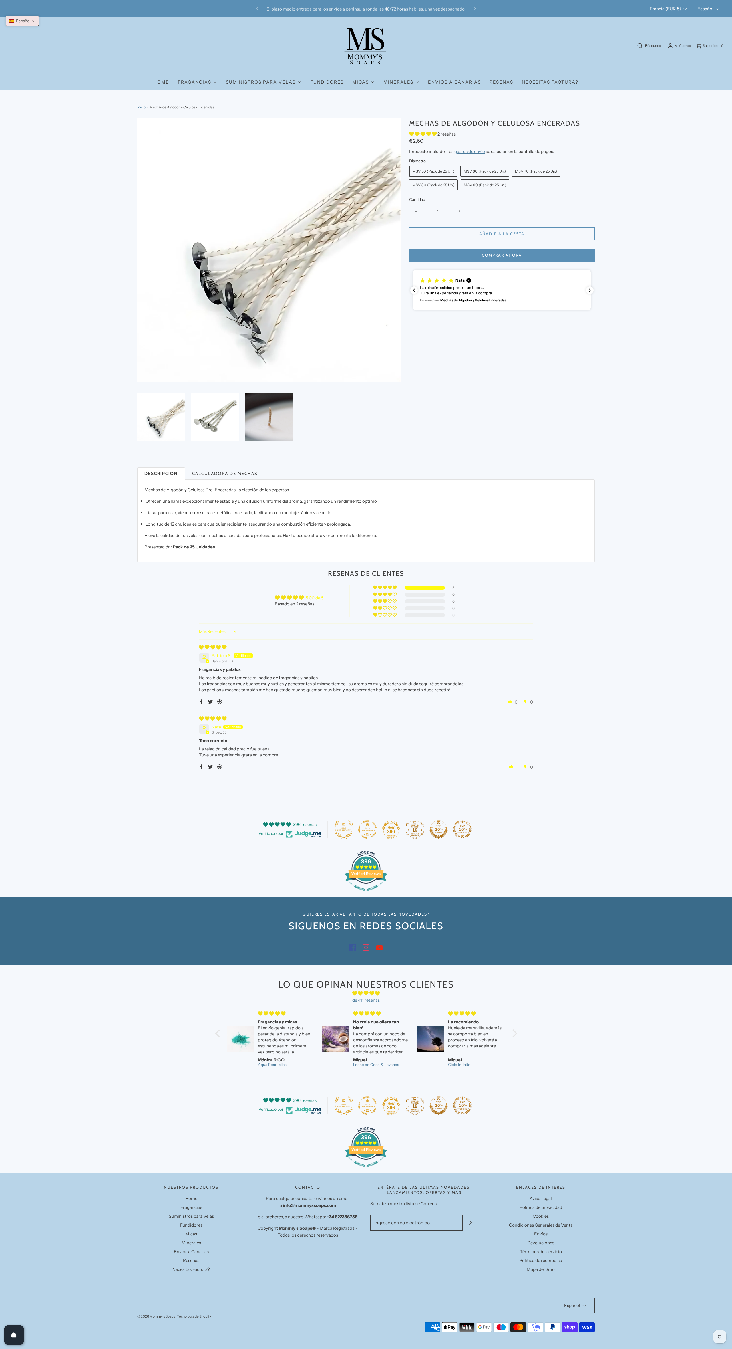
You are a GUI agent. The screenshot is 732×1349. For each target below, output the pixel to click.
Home (161, 82)
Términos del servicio (541, 1251)
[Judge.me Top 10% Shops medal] (438, 829)
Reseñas (501, 82)
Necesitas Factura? (550, 82)
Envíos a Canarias (454, 82)
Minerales (191, 1242)
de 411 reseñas (366, 1000)
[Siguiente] (474, 8)
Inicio (141, 107)
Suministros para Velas (191, 1216)
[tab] (161, 473)
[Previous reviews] (414, 290)
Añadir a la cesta (501, 233)
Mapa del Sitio (541, 1269)
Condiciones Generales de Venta (541, 1225)
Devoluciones (540, 1242)
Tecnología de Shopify (194, 1316)
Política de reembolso (540, 1260)
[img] (212, 647)
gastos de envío (469, 151)
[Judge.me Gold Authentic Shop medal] (344, 829)
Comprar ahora (502, 255)
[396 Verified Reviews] (366, 893)
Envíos (541, 1234)
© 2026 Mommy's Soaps (156, 1316)
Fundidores (327, 82)
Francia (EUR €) (666, 8)
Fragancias (191, 1207)
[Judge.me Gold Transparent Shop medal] (367, 829)
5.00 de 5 (315, 598)
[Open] (14, 1335)
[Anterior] (257, 8)
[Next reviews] (590, 290)
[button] (161, 417)
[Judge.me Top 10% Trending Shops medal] (462, 829)
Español (705, 8)
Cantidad (417, 199)
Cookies (541, 1216)
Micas (191, 1234)
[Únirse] (470, 1223)
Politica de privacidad (541, 1207)
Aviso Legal (541, 1198)
